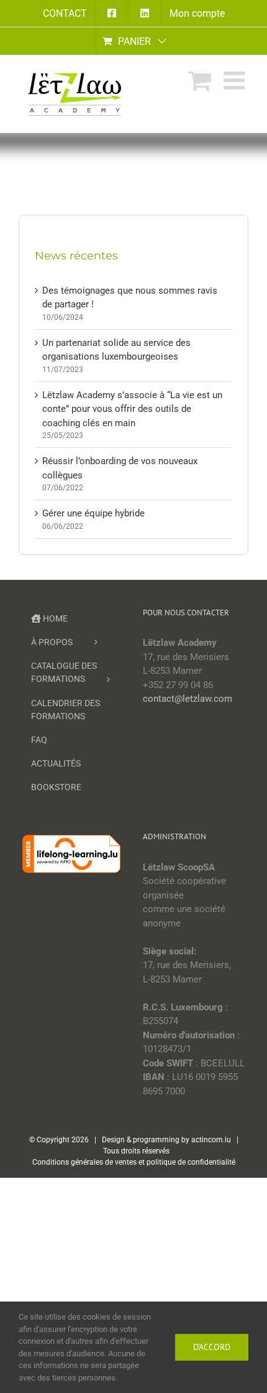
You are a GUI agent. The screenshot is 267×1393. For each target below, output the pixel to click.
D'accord (211, 1347)
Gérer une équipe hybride (93, 513)
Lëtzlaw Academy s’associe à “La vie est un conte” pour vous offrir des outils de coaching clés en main (132, 409)
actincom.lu (211, 1139)
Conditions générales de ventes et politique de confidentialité (133, 1162)
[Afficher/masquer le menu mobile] (236, 80)
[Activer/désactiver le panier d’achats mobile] (199, 80)
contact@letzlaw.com (187, 698)
